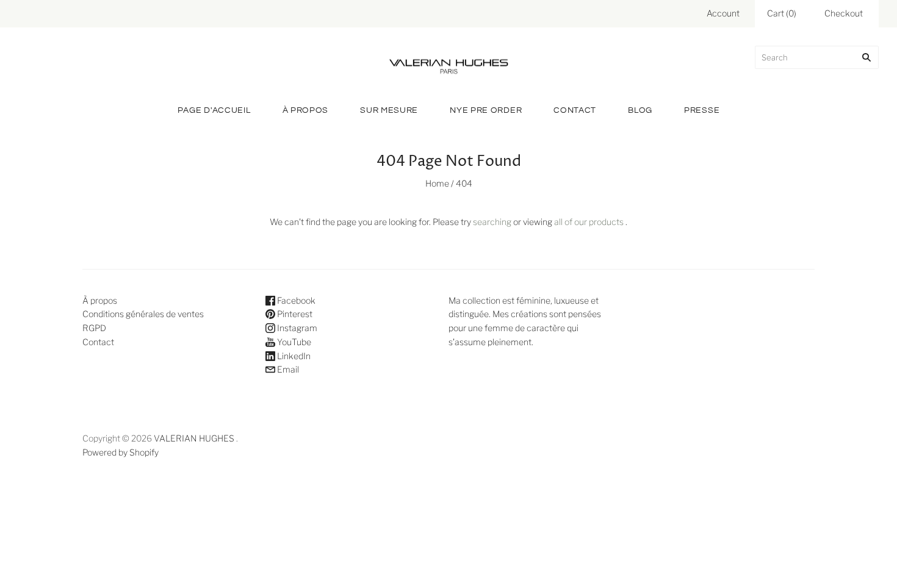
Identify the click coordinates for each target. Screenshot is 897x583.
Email (287, 369)
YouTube (293, 342)
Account (723, 13)
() (781, 13)
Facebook (295, 300)
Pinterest (293, 314)
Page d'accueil (214, 110)
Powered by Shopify (120, 452)
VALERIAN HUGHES (194, 438)
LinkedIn (293, 356)
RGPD (94, 328)
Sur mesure (389, 110)
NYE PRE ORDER (486, 110)
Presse (701, 110)
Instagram (296, 328)
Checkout (843, 13)
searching (492, 221)
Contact (574, 110)
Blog (640, 110)
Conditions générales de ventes (143, 314)
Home (437, 183)
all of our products (589, 221)
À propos (306, 110)
